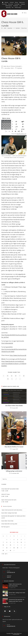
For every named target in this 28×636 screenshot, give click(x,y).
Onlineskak (4, 4)
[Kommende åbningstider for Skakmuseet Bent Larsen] (5, 601)
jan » (6, 553)
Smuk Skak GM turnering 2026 (9, 524)
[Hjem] (1, 28)
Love (20, 5)
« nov (2, 553)
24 (14, 547)
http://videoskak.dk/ (7, 343)
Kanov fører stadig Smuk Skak (9, 513)
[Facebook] (5, 611)
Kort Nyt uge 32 (5, 526)
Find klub (12, 2)
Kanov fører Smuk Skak (7, 521)
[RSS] (14, 611)
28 (3, 550)
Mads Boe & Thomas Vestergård (12, 66)
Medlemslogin (18, 7)
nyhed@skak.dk (11, 572)
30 (10, 550)
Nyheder (6, 2)
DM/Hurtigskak (8, 5)
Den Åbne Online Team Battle (14, 405)
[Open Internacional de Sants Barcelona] (5, 585)
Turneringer (17, 4)
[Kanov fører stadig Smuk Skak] (5, 593)
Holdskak (23, 4)
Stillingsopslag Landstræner (14, 471)
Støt (12, 7)
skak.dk (9, 577)
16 (10, 545)
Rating (16, 2)
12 (21, 542)
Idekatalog (8, 7)
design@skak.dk (11, 626)
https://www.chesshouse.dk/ (18, 355)
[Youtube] (10, 611)
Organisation (22, 2)
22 (6, 547)
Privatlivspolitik (16, 634)
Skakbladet (15, 5)
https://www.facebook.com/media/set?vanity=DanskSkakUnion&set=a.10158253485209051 (13, 364)
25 (17, 547)
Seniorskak (10, 4)
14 (3, 545)
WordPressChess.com (21, 133)
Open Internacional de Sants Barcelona (11, 510)
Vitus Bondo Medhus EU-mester (14, 447)
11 (17, 542)
